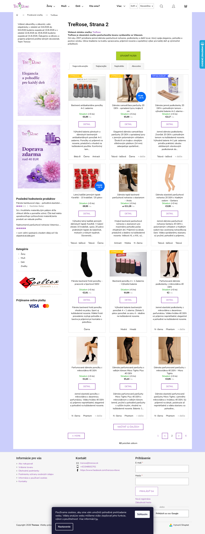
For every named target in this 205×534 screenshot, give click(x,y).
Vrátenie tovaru (26, 467)
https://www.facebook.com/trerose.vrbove (100, 470)
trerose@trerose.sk (89, 463)
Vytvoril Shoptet (181, 525)
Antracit (96, 156)
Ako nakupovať (26, 463)
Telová (91, 243)
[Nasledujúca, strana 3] (179, 436)
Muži (23, 258)
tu (96, 519)
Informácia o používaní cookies (33, 477)
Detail (86, 124)
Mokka (128, 243)
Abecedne (136, 66)
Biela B (77, 156)
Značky (24, 266)
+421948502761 (88, 466)
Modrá (124, 329)
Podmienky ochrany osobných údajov (36, 474)
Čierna (86, 156)
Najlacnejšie (101, 66)
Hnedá (133, 329)
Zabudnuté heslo (143, 502)
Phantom (170, 329)
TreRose (97, 32)
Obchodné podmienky (29, 470)
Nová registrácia (142, 499)
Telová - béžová (118, 156)
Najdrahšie (119, 66)
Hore (77, 435)
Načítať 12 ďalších (128, 426)
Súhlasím (142, 514)
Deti (23, 262)
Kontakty (23, 481)
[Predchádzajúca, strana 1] (165, 436)
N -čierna (138, 243)
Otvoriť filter (128, 55)
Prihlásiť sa (146, 491)
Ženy (23, 254)
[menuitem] (51, 6)
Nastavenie (64, 526)
